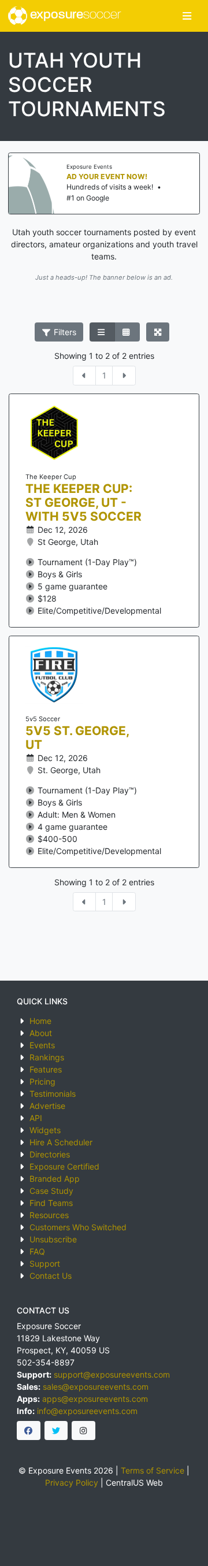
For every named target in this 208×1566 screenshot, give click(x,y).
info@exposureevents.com (87, 1411)
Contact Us (50, 1276)
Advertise (47, 1106)
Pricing (42, 1081)
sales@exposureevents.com (95, 1386)
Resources (49, 1215)
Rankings (46, 1057)
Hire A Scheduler (60, 1142)
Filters (63, 332)
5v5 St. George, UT (77, 738)
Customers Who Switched (78, 1227)
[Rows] (102, 332)
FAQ (37, 1251)
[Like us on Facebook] (28, 1431)
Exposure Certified (64, 1166)
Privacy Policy (71, 1482)
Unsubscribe (53, 1239)
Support (44, 1263)
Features (45, 1069)
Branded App (54, 1178)
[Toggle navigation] (187, 16)
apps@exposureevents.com (95, 1399)
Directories (49, 1154)
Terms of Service (152, 1470)
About (40, 1033)
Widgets (45, 1130)
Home (40, 1021)
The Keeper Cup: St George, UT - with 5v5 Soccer (83, 503)
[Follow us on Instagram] (83, 1431)
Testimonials (52, 1094)
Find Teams (51, 1203)
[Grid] (127, 332)
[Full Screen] (158, 332)
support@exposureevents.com (112, 1374)
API (35, 1118)
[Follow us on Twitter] (56, 1431)
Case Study (51, 1191)
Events (42, 1045)
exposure (74, 15)
